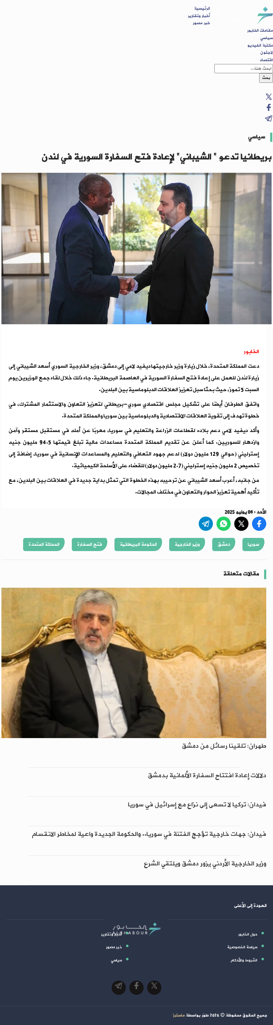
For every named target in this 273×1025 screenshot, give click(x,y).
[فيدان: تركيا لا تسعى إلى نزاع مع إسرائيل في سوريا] (133, 822)
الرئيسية (202, 8)
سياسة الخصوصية (242, 947)
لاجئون (266, 52)
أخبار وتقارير (199, 16)
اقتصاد (266, 60)
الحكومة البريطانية (138, 544)
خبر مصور (201, 23)
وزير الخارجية (187, 544)
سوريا (253, 544)
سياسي (266, 38)
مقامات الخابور (260, 30)
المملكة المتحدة (43, 544)
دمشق (224, 544)
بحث (266, 78)
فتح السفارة (89, 544)
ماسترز (179, 1015)
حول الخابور (247, 934)
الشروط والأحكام (244, 960)
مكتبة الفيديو (260, 45)
